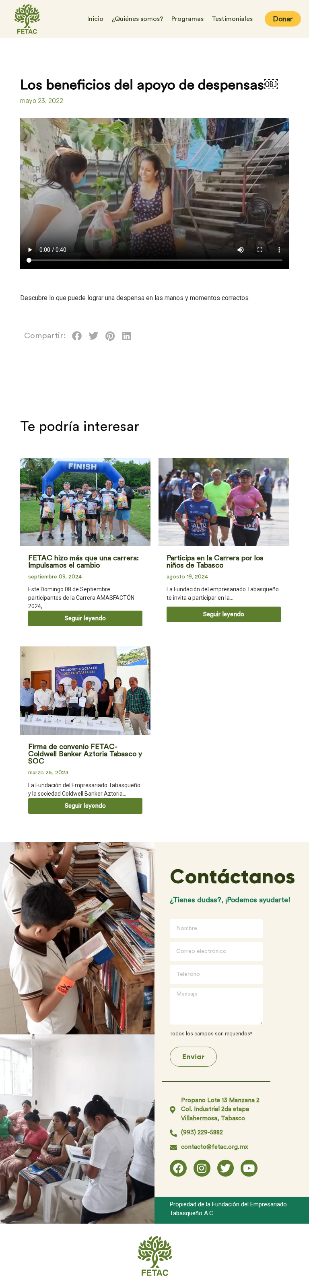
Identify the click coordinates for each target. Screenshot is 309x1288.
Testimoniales (232, 19)
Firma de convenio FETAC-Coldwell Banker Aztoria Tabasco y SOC (85, 754)
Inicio (95, 19)
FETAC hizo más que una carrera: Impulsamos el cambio (83, 561)
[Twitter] (225, 1168)
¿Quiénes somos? (137, 19)
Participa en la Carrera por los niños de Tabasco (215, 561)
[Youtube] (249, 1168)
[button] (77, 336)
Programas (187, 19)
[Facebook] (178, 1168)
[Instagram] (202, 1168)
